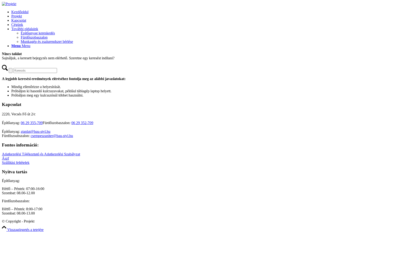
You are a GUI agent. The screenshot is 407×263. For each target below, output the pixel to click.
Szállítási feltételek (15, 163)
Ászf (5, 158)
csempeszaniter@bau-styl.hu (52, 136)
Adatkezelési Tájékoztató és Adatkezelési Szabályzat (41, 154)
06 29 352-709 (82, 123)
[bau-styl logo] (9, 4)
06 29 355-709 (32, 123)
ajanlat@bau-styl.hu (35, 131)
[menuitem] (208, 12)
